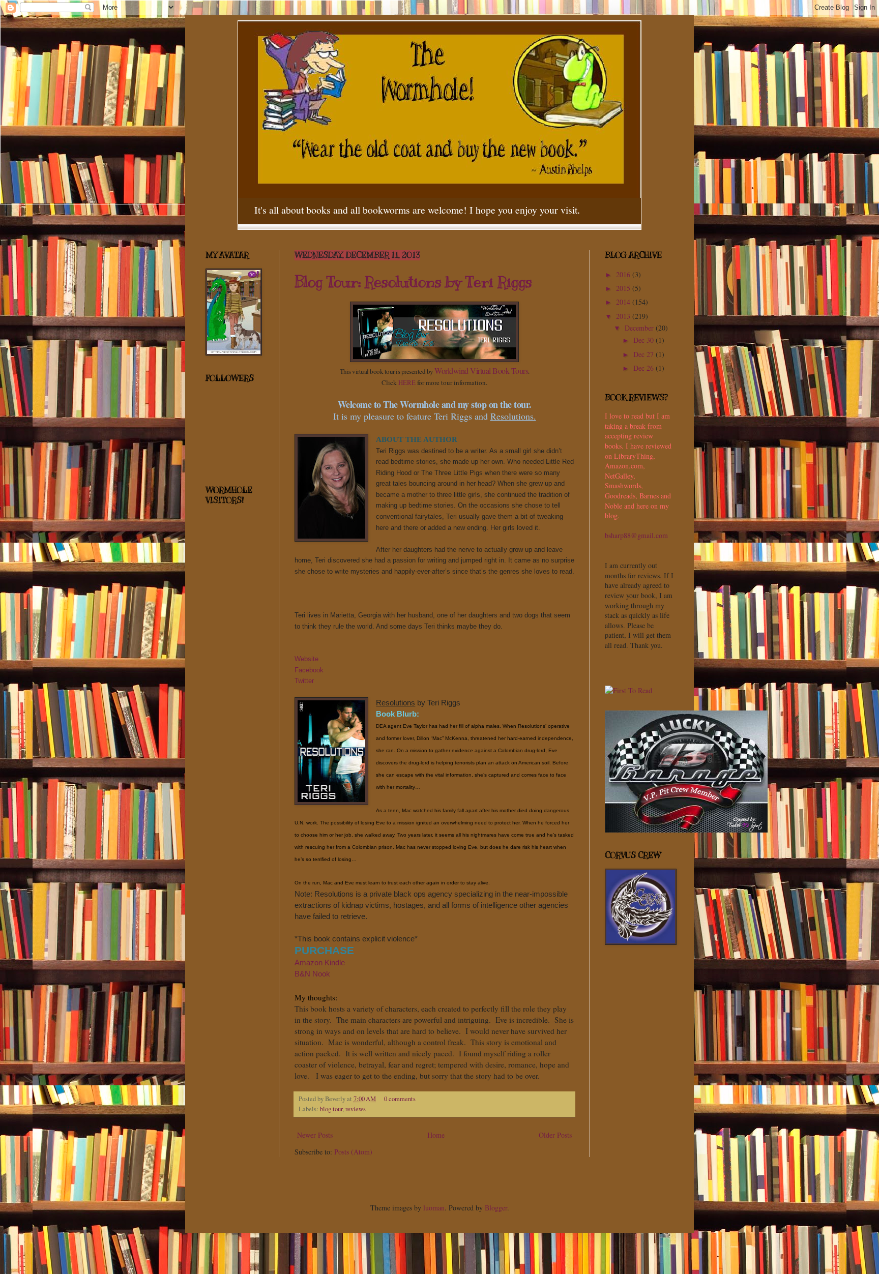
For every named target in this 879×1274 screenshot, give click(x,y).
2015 (624, 288)
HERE (407, 382)
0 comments (400, 1098)
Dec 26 (644, 368)
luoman (434, 1207)
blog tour (331, 1109)
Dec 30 (644, 340)
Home (436, 1135)
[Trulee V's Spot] (686, 830)
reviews (355, 1109)
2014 (624, 302)
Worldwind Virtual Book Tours (481, 370)
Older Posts (555, 1135)
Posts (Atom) (353, 1152)
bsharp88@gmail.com (636, 535)
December (640, 328)
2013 (624, 316)
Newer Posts (315, 1135)
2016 (624, 274)
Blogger (496, 1207)
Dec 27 (644, 354)
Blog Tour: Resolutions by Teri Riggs (413, 281)
